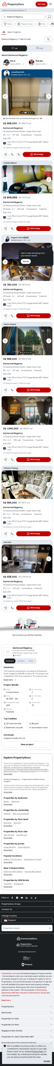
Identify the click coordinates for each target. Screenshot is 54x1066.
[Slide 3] (24, 112)
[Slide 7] (33, 112)
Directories (6, 1012)
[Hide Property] (43, 81)
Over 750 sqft (9, 835)
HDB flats (15, 993)
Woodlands (18, 884)
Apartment (27, 767)
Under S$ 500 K (24, 847)
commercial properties (10, 996)
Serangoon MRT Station (13, 872)
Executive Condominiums (30, 993)
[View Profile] (27, 73)
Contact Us (7, 909)
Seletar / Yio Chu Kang (13, 859)
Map (41, 48)
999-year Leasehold (21, 814)
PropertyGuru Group (11, 904)
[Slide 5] (29, 112)
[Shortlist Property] (48, 81)
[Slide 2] (22, 112)
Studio (6, 802)
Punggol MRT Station (33, 872)
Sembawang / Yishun (32, 859)
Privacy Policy (38, 1051)
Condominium (17, 767)
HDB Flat (7, 767)
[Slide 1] (21, 190)
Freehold (7, 814)
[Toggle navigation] (50, 4)
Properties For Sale (10, 1018)
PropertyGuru (8, 1006)
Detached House (36, 769)
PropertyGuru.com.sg (10, 973)
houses (43, 993)
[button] (4, 32)
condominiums (41, 990)
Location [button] (20, 661)
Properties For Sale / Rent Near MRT (18, 1036)
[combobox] (26, 17)
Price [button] (31, 661)
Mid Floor (17, 823)
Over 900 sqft (21, 835)
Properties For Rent (10, 1024)
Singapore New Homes (12, 1030)
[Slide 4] (27, 112)
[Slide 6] (31, 112)
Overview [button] (10, 661)
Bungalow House (28, 771)
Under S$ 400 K (10, 847)
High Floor (8, 823)
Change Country (9, 915)
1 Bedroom (15, 802)
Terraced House (22, 769)
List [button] (16, 48)
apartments (6, 993)
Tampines (8, 884)
